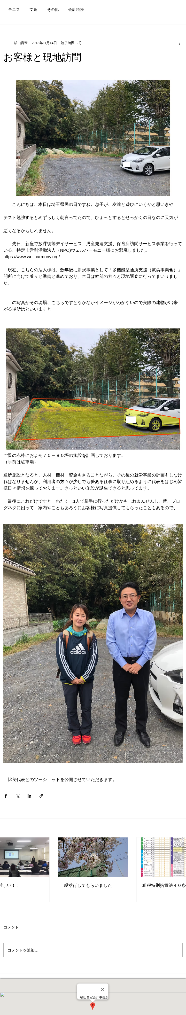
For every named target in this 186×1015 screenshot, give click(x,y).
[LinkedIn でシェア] (29, 796)
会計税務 (76, 10)
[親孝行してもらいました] (93, 857)
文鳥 (33, 10)
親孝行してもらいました (88, 885)
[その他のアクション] (180, 43)
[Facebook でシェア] (5, 796)
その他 (53, 10)
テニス (14, 10)
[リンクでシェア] (41, 796)
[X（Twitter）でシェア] (17, 796)
